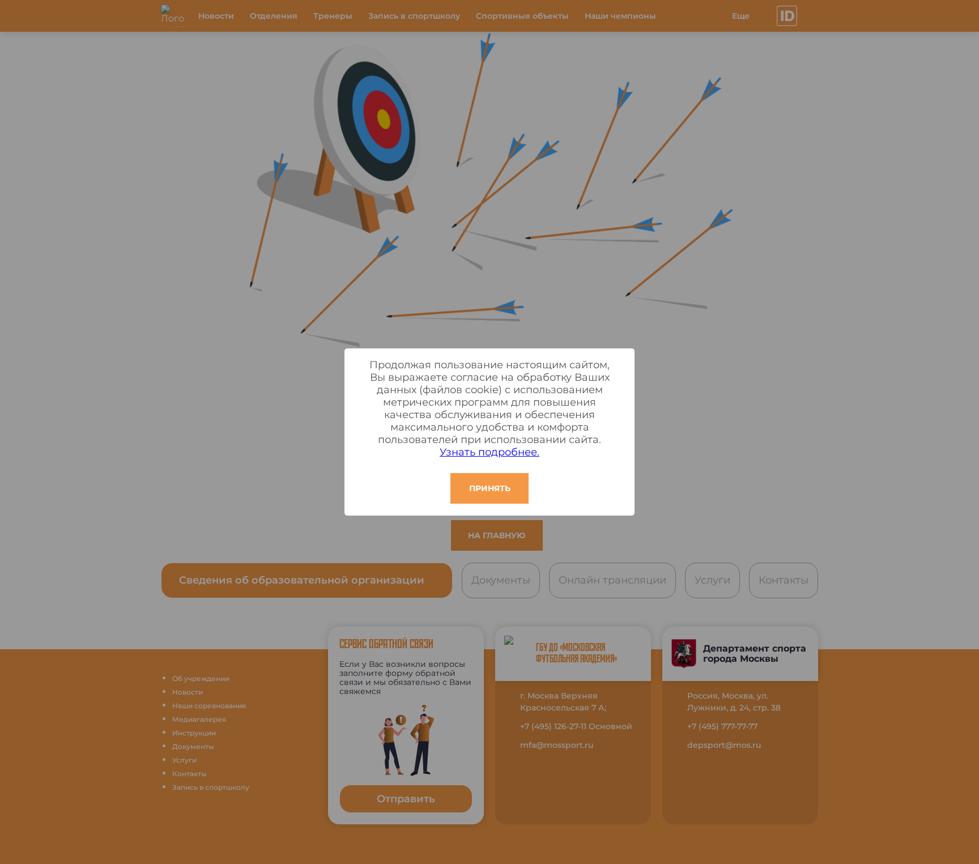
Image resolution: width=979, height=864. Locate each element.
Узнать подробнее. (489, 452)
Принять (489, 488)
